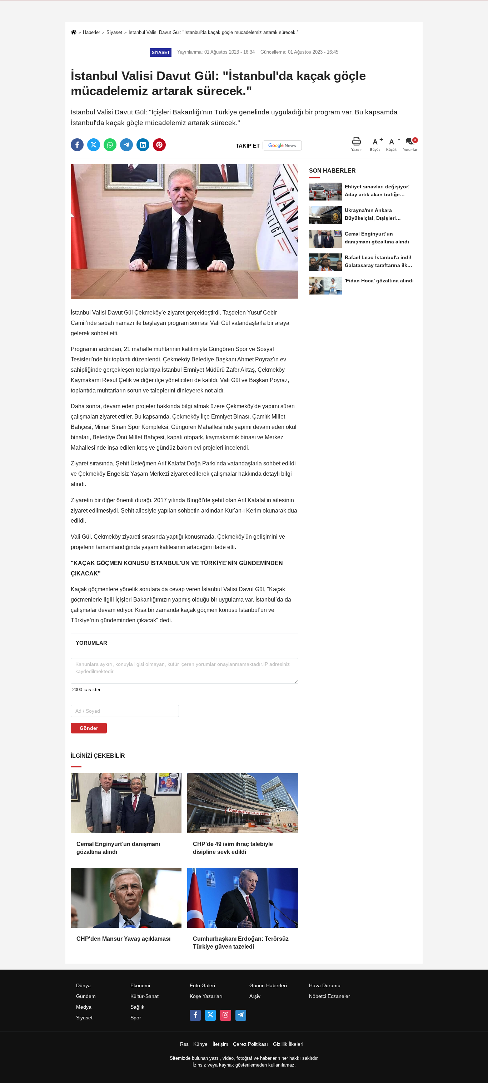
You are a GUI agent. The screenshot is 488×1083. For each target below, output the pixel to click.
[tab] (91, 642)
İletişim (220, 1044)
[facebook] (77, 144)
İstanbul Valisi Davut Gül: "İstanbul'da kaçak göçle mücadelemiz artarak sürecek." (214, 32)
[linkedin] (142, 144)
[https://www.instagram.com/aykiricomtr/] (225, 1015)
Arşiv (254, 996)
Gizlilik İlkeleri (288, 1044)
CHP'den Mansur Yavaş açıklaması (123, 939)
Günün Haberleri (268, 985)
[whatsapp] (110, 144)
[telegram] (126, 144)
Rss (184, 1044)
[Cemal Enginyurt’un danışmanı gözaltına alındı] (126, 803)
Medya (83, 1007)
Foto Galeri (202, 985)
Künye (200, 1044)
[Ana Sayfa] (73, 33)
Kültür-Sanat (144, 996)
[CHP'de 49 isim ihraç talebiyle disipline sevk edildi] (242, 803)
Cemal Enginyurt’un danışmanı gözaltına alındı (118, 848)
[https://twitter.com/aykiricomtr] (210, 1015)
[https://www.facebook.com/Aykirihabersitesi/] (195, 1015)
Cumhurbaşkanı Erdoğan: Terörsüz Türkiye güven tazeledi (241, 943)
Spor (135, 1017)
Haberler (91, 32)
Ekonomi (140, 985)
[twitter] (93, 144)
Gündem (86, 996)
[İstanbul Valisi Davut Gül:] (184, 231)
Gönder (89, 728)
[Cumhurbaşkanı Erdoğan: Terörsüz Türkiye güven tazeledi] (242, 898)
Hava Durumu (324, 985)
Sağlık (137, 1007)
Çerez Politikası (250, 1044)
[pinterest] (159, 144)
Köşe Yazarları (206, 996)
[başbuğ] (240, 1015)
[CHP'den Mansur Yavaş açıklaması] (126, 898)
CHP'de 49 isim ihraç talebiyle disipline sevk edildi (233, 848)
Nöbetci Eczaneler (329, 996)
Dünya (83, 985)
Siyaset (114, 32)
